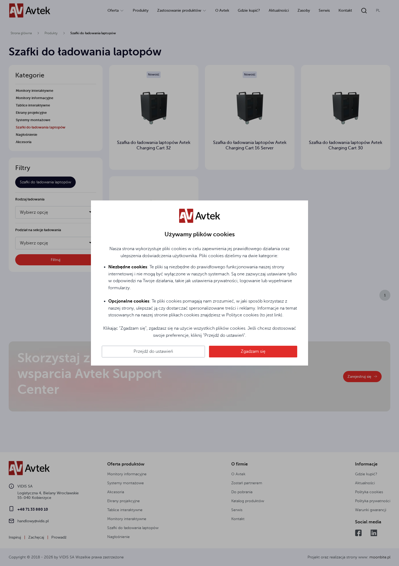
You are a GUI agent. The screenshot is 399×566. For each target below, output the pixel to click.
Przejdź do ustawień (153, 351)
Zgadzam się (253, 351)
